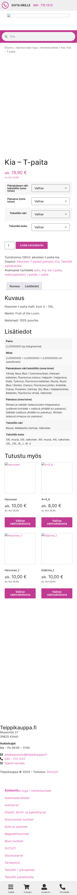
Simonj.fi (52, 772)
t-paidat (32, 274)
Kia (63, 47)
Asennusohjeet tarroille (18, 667)
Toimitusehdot (12, 626)
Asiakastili (9, 715)
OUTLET (10, 848)
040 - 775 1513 (42, 5)
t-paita (43, 274)
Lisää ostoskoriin (31, 245)
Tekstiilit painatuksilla (19, 877)
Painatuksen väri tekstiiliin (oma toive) (17, 188)
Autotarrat (12, 805)
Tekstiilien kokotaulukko (19, 657)
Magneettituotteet (17, 834)
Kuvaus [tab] (15, 286)
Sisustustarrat (14, 855)
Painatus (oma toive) (16, 200)
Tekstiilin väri (18, 213)
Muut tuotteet (14, 841)
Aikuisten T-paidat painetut (35, 261)
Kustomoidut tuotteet (19, 819)
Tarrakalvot (12, 862)
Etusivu (9, 47)
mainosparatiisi (15, 274)
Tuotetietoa (10, 678)
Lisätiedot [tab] (32, 286)
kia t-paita (55, 270)
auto (37, 270)
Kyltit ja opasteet (16, 826)
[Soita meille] (5, 5)
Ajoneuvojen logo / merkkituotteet (37, 47)
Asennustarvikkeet (17, 798)
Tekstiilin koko (18, 226)
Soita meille (20, 5)
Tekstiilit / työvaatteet (20, 870)
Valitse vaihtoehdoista (20, 522)
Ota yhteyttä (11, 696)
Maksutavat (11, 637)
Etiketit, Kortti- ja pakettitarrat (25, 812)
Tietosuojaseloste (15, 647)
